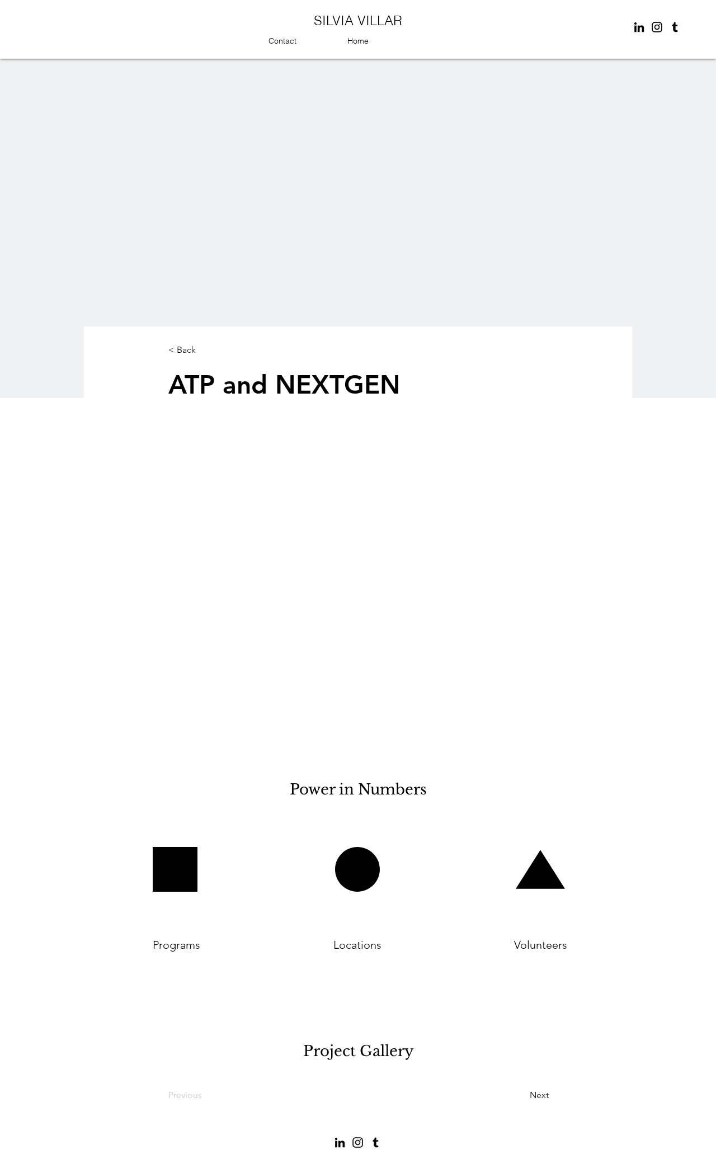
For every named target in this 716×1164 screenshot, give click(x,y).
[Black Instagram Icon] (657, 27)
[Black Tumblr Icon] (675, 27)
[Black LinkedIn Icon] (639, 27)
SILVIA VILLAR (358, 20)
